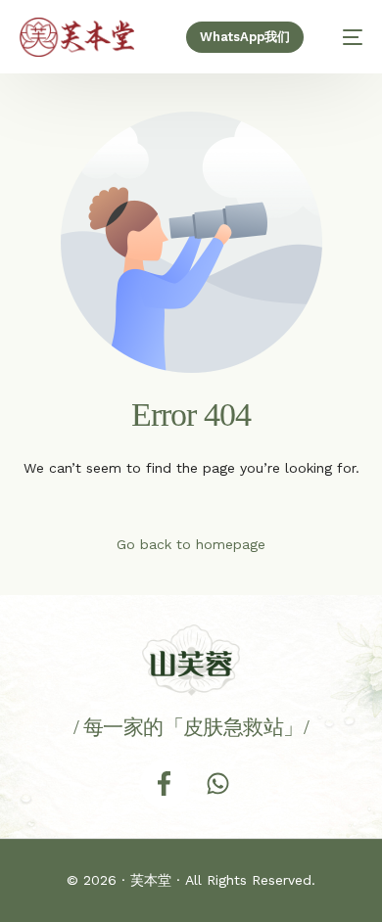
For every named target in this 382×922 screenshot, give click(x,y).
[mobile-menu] (342, 37)
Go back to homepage (191, 544)
